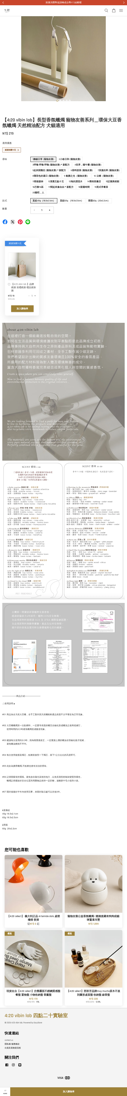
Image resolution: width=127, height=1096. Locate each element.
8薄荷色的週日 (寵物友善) (46, 175)
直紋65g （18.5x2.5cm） (71, 200)
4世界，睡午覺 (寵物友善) (87, 164)
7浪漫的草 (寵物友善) (109, 170)
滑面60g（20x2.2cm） (99, 200)
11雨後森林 (38, 181)
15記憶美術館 (112, 181)
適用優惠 (7, 143)
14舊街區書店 (94, 181)
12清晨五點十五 (56, 181)
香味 (4, 159)
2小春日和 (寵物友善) (70, 159)
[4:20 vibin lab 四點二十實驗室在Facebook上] (7, 1066)
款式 (4, 200)
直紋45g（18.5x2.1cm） (44, 200)
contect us (9, 1040)
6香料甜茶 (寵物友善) (82, 170)
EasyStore (38, 1022)
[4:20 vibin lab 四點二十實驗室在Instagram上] (13, 1066)
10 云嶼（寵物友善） (104, 175)
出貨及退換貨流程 (13, 1048)
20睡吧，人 (38, 192)
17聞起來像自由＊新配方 (61, 187)
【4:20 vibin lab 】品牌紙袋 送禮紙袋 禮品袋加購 (23, 287)
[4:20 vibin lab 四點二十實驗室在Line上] (20, 1066)
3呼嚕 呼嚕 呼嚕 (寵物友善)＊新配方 (51, 164)
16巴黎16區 (38, 187)
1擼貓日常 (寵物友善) (43, 159)
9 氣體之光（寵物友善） (76, 175)
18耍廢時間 (84, 187)
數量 (4, 208)
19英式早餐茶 (101, 187)
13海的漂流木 (75, 181)
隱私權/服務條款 (12, 1044)
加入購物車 (22, 308)
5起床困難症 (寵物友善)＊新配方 (49, 170)
